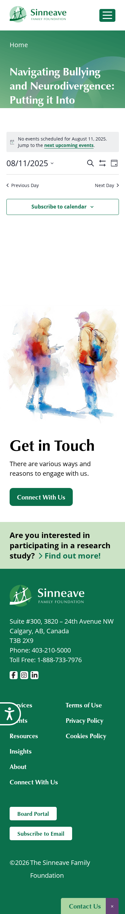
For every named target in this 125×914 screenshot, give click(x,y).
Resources (24, 735)
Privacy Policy (84, 720)
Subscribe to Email (40, 833)
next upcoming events (69, 145)
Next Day (104, 185)
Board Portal (33, 813)
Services (21, 704)
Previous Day (25, 185)
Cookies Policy (86, 735)
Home (19, 44)
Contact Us (85, 905)
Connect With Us (41, 496)
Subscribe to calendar (59, 206)
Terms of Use (84, 704)
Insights (21, 751)
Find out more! (73, 556)
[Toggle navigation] (107, 15)
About (18, 766)
